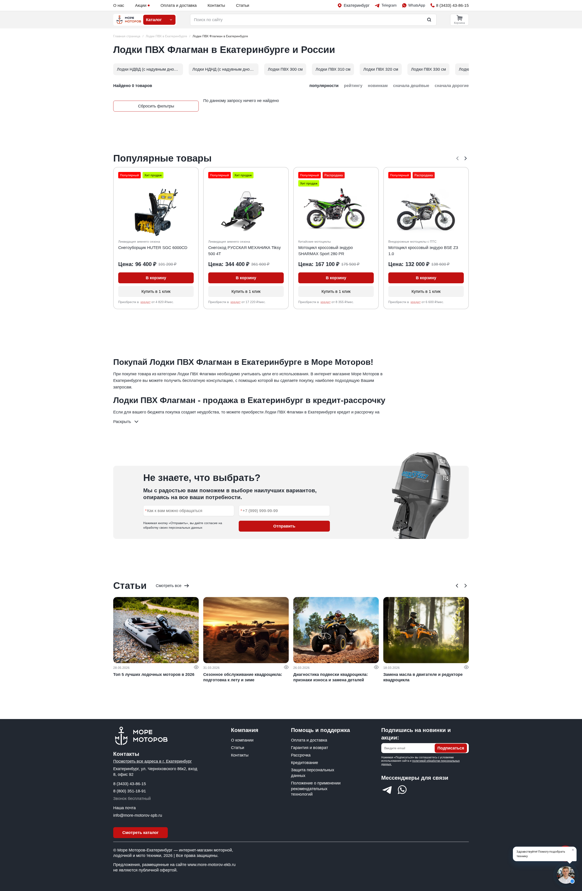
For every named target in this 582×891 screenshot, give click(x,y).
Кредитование (304, 762)
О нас (118, 5)
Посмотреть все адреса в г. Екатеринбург (152, 761)
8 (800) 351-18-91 (129, 791)
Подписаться (450, 748)
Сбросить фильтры (156, 106)
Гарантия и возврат (309, 747)
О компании (242, 740)
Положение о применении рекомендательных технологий (316, 789)
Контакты (216, 5)
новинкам (378, 85)
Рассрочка (301, 755)
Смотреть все (168, 585)
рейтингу (353, 85)
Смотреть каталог (140, 832)
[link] (220, 36)
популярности (324, 85)
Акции (140, 5)
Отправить (284, 526)
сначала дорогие (452, 85)
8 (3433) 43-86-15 (129, 783)
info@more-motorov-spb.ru (137, 815)
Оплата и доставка (179, 5)
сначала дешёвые (411, 85)
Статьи (242, 5)
